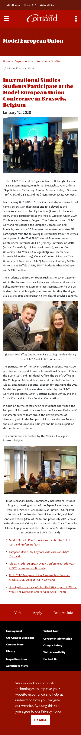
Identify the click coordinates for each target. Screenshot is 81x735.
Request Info (63, 613)
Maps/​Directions (16, 659)
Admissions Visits (17, 665)
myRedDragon (12, 4)
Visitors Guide (47, 4)
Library (10, 651)
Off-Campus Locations (20, 637)
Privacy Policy (51, 711)
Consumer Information (57, 638)
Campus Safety (52, 645)
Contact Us (50, 659)
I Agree (40, 720)
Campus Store (15, 644)
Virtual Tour (51, 631)
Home (6, 61)
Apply (37, 613)
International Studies (47, 61)
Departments (23, 61)
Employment (14, 631)
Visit (17, 613)
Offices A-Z (30, 4)
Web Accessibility (54, 652)
